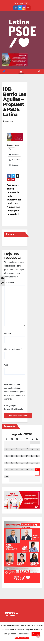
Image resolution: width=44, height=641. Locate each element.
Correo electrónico (13, 349)
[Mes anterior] (6, 434)
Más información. (22, 638)
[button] (39, 71)
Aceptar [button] (35, 634)
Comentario (10, 282)
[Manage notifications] (38, 636)
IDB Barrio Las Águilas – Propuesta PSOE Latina (14, 101)
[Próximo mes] (37, 434)
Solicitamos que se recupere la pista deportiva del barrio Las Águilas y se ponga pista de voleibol (14, 200)
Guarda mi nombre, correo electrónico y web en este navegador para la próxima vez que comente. (14, 391)
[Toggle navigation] (21, 71)
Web (6, 365)
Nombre (8, 333)
